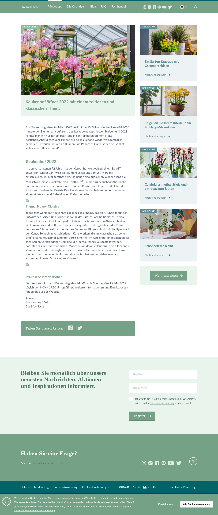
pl (154, 486)
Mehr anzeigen (166, 275)
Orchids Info (30, 7)
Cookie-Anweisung (65, 487)
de (145, 486)
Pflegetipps (55, 6)
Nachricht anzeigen (156, 75)
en (139, 486)
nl (134, 486)
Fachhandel (118, 6)
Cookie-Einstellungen (95, 487)
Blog (93, 6)
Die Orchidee (75, 6)
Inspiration (148, 26)
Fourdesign (190, 487)
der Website (52, 291)
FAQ (103, 6)
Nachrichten (30, 26)
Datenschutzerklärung (162, 403)
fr (149, 486)
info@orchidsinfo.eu (48, 463)
